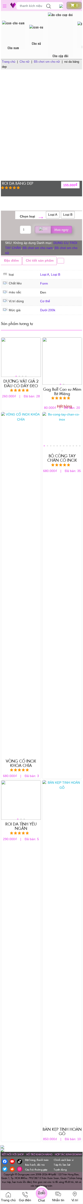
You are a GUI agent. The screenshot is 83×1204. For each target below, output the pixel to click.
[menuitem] (13, 35)
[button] (16, 376)
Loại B (55, 274)
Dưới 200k (47, 310)
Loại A (44, 274)
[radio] (52, 214)
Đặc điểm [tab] (11, 260)
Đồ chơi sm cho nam (38, 248)
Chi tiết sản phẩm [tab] (39, 260)
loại (32, 216)
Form (44, 283)
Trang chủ (8, 61)
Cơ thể (45, 301)
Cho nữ (25, 61)
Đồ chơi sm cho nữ (47, 61)
